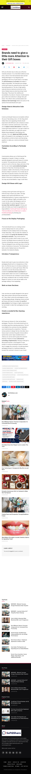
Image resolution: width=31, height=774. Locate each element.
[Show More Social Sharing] (27, 67)
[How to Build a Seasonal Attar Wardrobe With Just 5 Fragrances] (6, 620)
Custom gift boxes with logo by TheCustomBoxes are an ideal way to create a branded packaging (14, 210)
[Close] (30, 1)
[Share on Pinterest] (14, 67)
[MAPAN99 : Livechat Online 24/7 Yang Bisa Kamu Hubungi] (6, 613)
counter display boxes (8, 368)
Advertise (23, 762)
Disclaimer (19, 764)
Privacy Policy (11, 764)
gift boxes (5, 381)
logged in (12, 551)
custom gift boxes (18, 372)
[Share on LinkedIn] (19, 67)
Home (5, 762)
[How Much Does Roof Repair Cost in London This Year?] (15, 435)
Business (4, 49)
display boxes (20, 379)
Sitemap (17, 766)
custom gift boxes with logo (9, 374)
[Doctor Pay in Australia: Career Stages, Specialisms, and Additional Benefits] (6, 656)
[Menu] (2, 7)
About (9, 762)
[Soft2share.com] (15, 7)
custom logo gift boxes (22, 374)
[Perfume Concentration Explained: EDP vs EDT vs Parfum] (6, 711)
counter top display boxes (21, 368)
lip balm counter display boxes (16, 381)
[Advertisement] (15, 27)
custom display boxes (8, 372)
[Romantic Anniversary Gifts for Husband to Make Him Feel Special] (15, 481)
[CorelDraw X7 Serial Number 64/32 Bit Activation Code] (6, 703)
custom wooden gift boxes (9, 379)
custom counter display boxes (10, 370)
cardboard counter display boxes (10, 366)
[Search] (29, 7)
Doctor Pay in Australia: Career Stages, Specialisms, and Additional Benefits (19, 656)
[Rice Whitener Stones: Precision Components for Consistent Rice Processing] (15, 412)
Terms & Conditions (8, 766)
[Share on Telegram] (24, 67)
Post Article (24, 766)
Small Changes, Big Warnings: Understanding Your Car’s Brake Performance (19, 634)
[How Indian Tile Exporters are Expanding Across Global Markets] (6, 649)
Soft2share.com (10, 63)
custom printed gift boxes (9, 377)
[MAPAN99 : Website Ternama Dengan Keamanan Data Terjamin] (6, 606)
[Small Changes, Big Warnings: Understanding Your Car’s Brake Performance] (6, 634)
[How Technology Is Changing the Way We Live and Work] (15, 458)
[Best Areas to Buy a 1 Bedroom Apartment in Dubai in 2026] (6, 641)
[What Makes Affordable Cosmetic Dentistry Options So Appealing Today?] (15, 528)
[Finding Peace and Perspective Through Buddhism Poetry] (15, 504)
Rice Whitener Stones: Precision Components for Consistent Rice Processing (19, 627)
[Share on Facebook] (4, 67)
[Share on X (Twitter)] (9, 67)
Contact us (16, 762)
